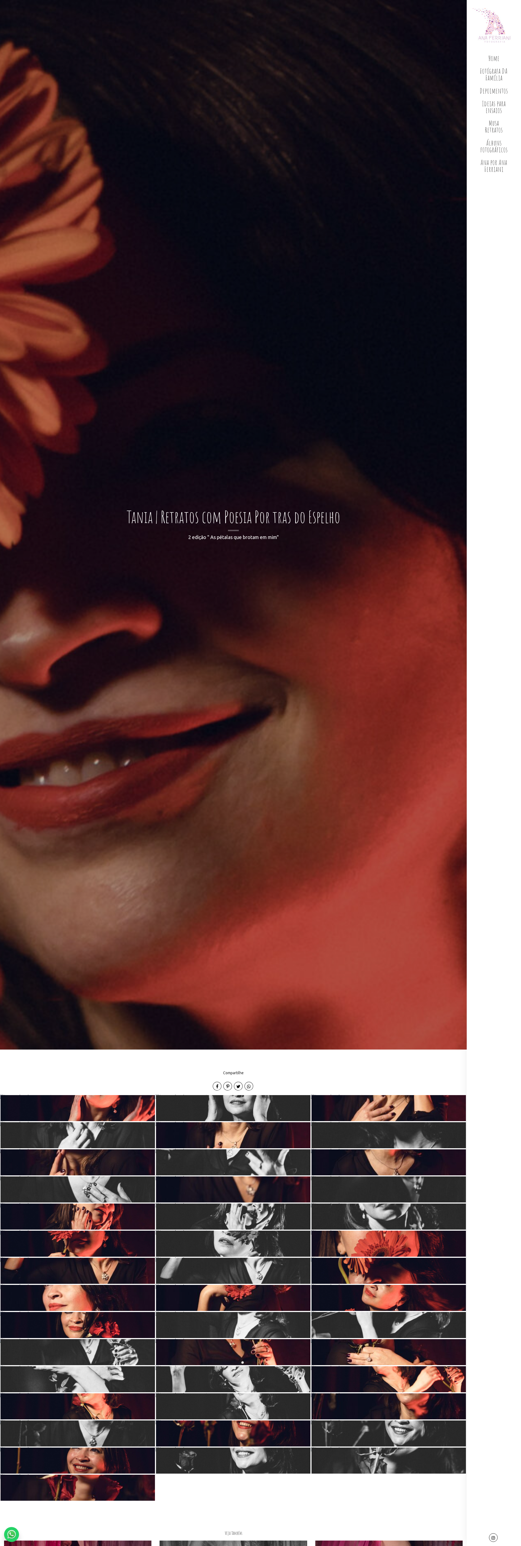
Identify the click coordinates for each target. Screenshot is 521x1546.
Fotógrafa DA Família (494, 74)
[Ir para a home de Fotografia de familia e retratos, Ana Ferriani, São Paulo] (494, 25)
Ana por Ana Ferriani (494, 166)
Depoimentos (494, 90)
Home (494, 58)
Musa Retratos (494, 126)
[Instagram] (494, 1538)
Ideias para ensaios (494, 107)
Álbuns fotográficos (494, 146)
